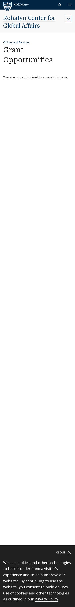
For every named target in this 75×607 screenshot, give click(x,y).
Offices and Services (16, 42)
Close (61, 552)
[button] (60, 4)
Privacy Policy (46, 599)
